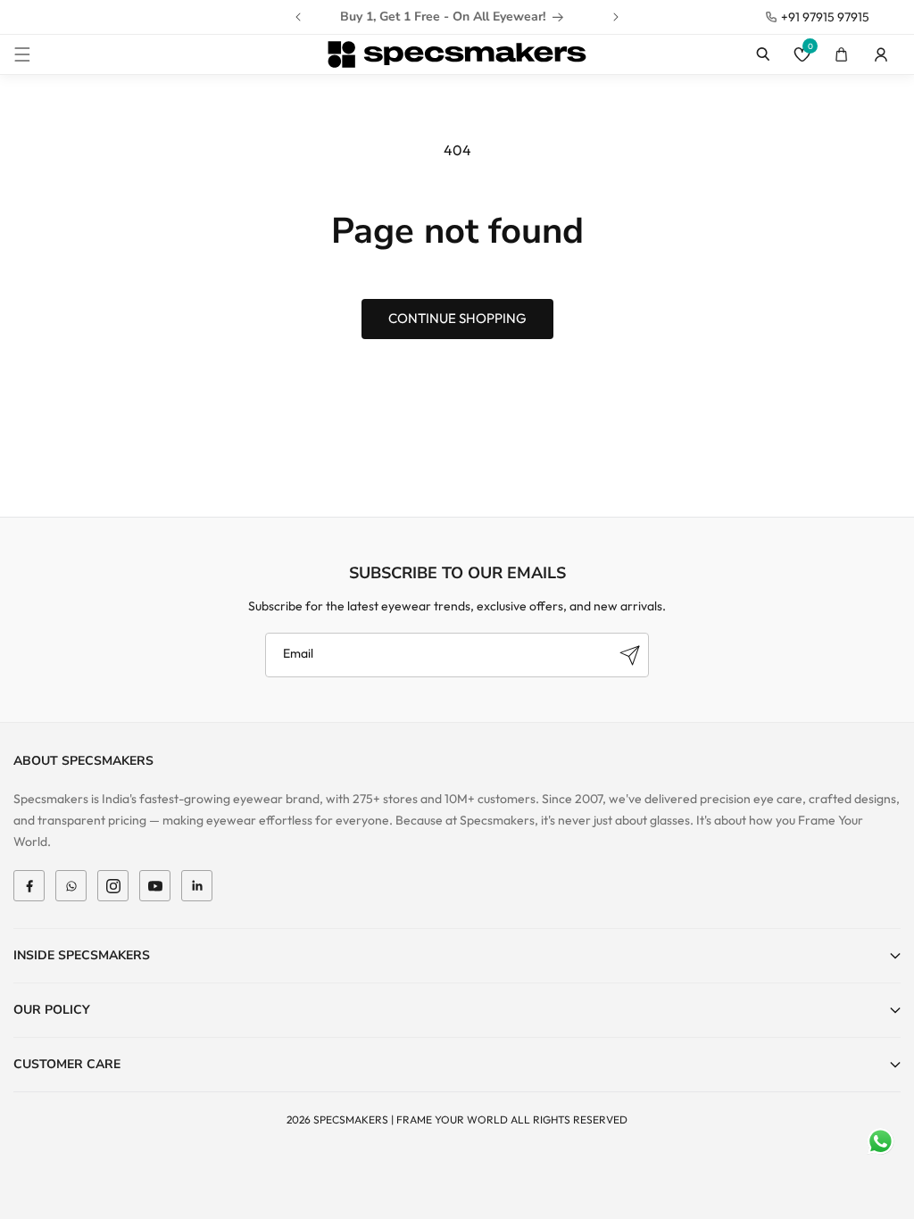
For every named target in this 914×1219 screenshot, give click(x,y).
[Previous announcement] (298, 17)
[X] (71, 885)
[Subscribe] (629, 655)
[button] (22, 54)
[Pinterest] (196, 885)
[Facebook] (29, 885)
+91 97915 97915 (825, 17)
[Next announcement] (616, 17)
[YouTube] (154, 885)
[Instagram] (113, 885)
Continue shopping (457, 318)
